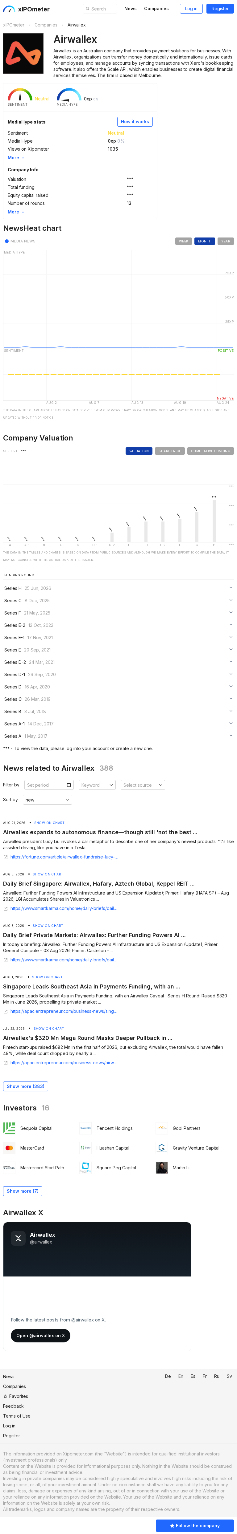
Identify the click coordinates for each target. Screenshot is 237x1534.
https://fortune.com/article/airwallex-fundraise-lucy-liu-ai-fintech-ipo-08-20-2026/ (64, 856)
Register (220, 8)
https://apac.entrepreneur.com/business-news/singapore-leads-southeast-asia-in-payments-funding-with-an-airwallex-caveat (64, 1011)
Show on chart (49, 823)
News (130, 8)
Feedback (13, 1406)
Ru (216, 1376)
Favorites (18, 1396)
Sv (229, 1376)
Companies (156, 8)
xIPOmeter (34, 9)
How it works (135, 121)
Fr (205, 1376)
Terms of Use (17, 1415)
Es (193, 1376)
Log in (191, 8)
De (168, 1376)
